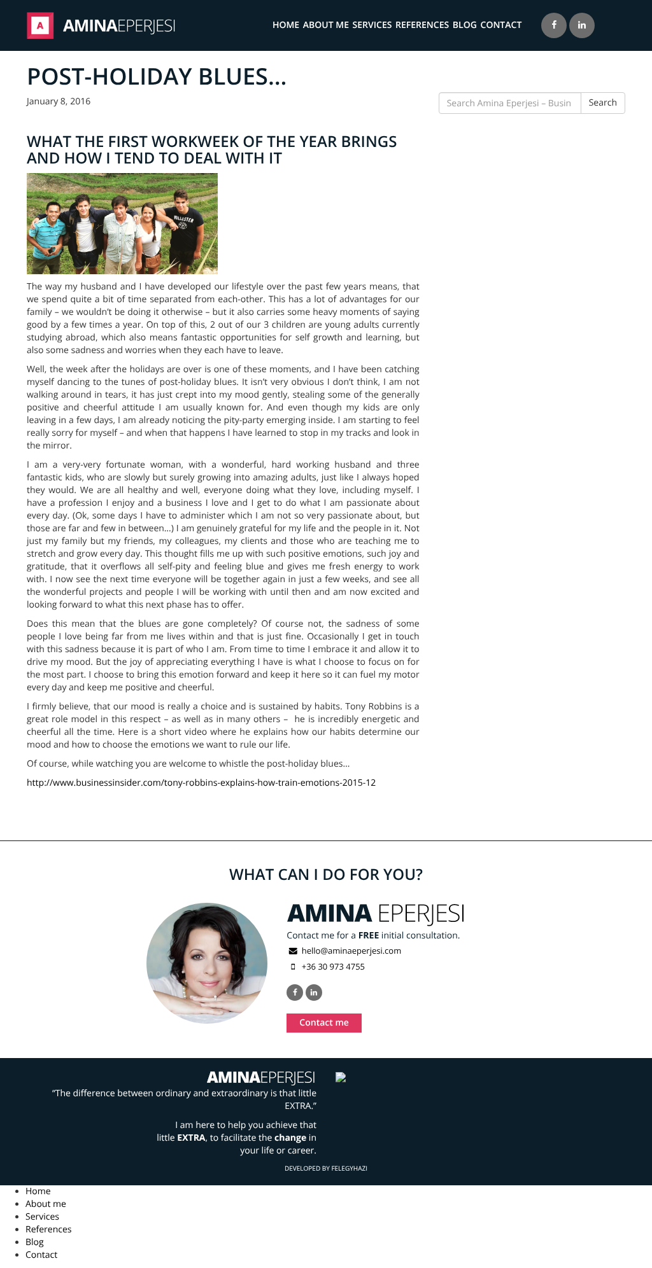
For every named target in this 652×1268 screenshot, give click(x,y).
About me (326, 25)
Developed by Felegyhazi (326, 1168)
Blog (465, 25)
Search (603, 103)
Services (372, 25)
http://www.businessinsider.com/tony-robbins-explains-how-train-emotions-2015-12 (201, 783)
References (422, 25)
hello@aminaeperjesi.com (351, 950)
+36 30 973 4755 (332, 966)
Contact (501, 25)
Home (286, 25)
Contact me (324, 1023)
